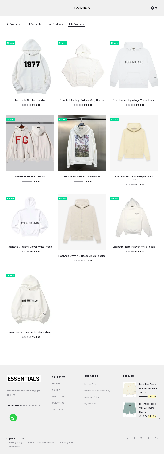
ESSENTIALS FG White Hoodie (30, 176)
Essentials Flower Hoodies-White (82, 176)
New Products (55, 24)
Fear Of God (58, 409)
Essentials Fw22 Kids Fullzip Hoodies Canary (134, 178)
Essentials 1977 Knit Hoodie (30, 100)
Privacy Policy (91, 384)
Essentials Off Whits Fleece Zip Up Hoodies (81, 255)
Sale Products (76, 24)
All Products (13, 24)
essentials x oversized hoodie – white (30, 332)
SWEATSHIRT (58, 396)
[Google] (156, 438)
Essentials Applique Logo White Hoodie (134, 100)
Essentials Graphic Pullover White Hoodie (30, 246)
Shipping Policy (91, 397)
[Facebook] (134, 438)
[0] (156, 8)
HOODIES (56, 383)
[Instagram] (141, 438)
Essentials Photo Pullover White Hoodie (134, 246)
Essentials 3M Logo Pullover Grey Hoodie (82, 100)
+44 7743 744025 (30, 405)
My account (90, 403)
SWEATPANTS (58, 403)
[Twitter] (127, 438)
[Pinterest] (148, 438)
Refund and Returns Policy (97, 390)
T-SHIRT (56, 390)
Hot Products (33, 24)
